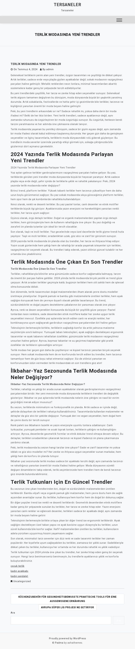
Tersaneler (67, 4)
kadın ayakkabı (19, 571)
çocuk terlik (17, 566)
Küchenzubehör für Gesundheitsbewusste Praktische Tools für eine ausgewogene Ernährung (67, 599)
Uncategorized (22, 581)
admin (50, 69)
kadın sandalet (19, 576)
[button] (119, 20)
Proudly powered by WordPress (67, 638)
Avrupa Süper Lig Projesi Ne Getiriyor (67, 607)
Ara (13, 612)
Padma (59, 642)
